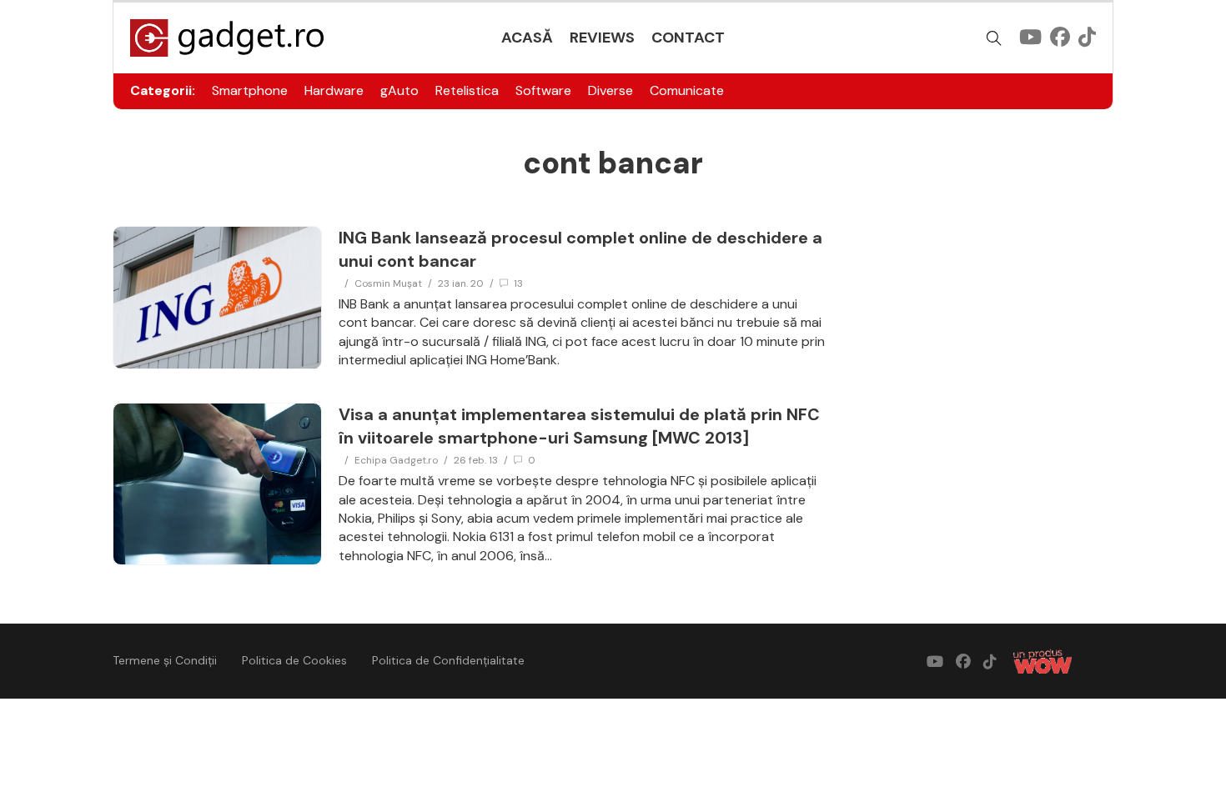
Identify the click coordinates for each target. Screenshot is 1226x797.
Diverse (610, 90)
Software (543, 90)
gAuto (399, 90)
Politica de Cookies (294, 660)
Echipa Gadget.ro (396, 460)
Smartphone (250, 90)
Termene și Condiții (165, 660)
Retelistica (467, 90)
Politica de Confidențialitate (448, 660)
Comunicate (687, 90)
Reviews (602, 38)
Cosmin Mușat (388, 283)
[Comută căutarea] (994, 38)
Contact (688, 38)
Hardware (334, 90)
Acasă (527, 38)
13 (518, 283)
